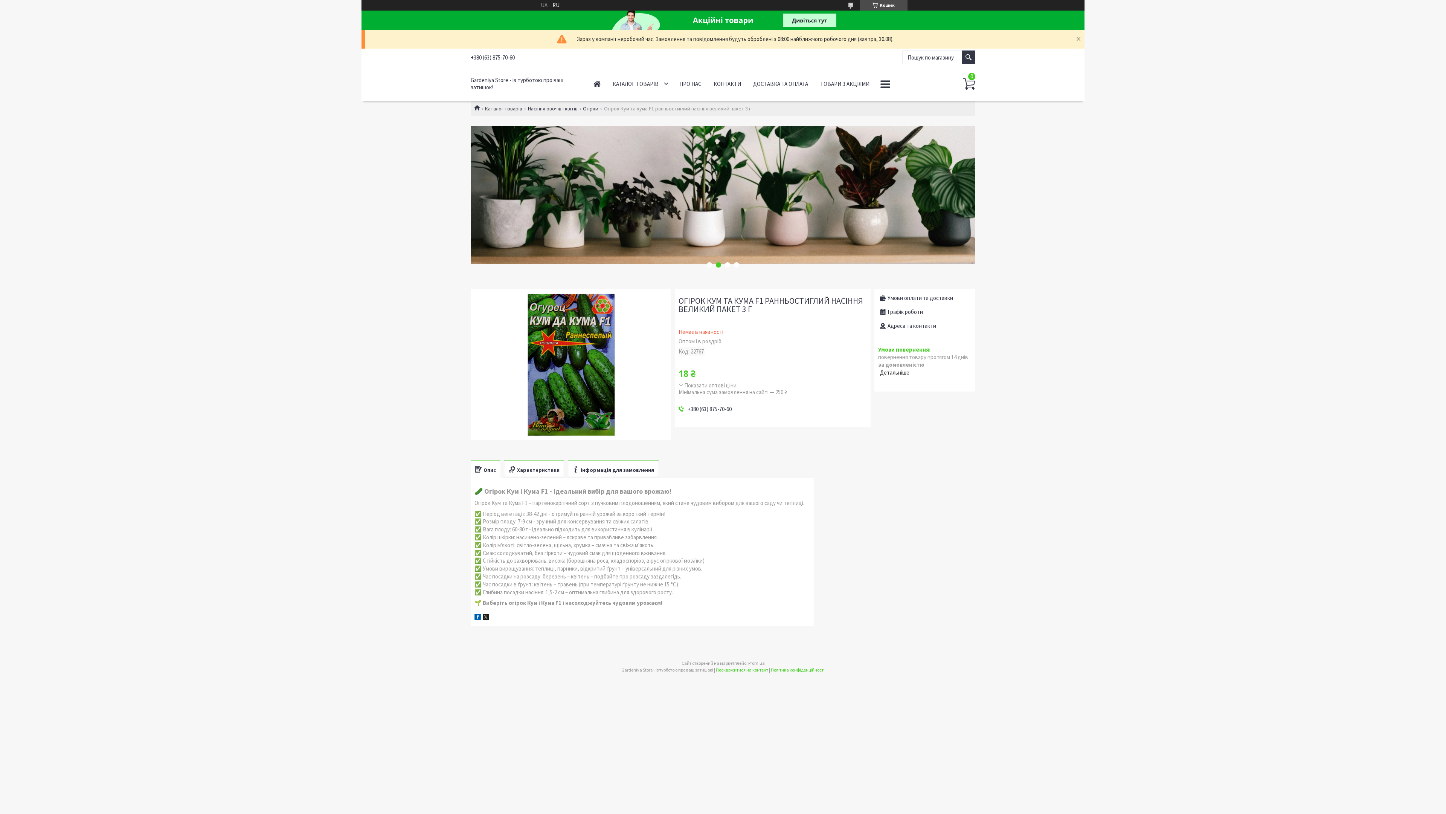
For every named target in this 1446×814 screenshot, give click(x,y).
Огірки (590, 108)
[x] (486, 617)
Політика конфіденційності (798, 670)
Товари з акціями (844, 83)
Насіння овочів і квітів (553, 108)
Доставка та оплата (780, 83)
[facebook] (477, 617)
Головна (597, 84)
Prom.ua (756, 663)
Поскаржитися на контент (742, 670)
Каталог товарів (636, 83)
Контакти (727, 83)
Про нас (690, 83)
